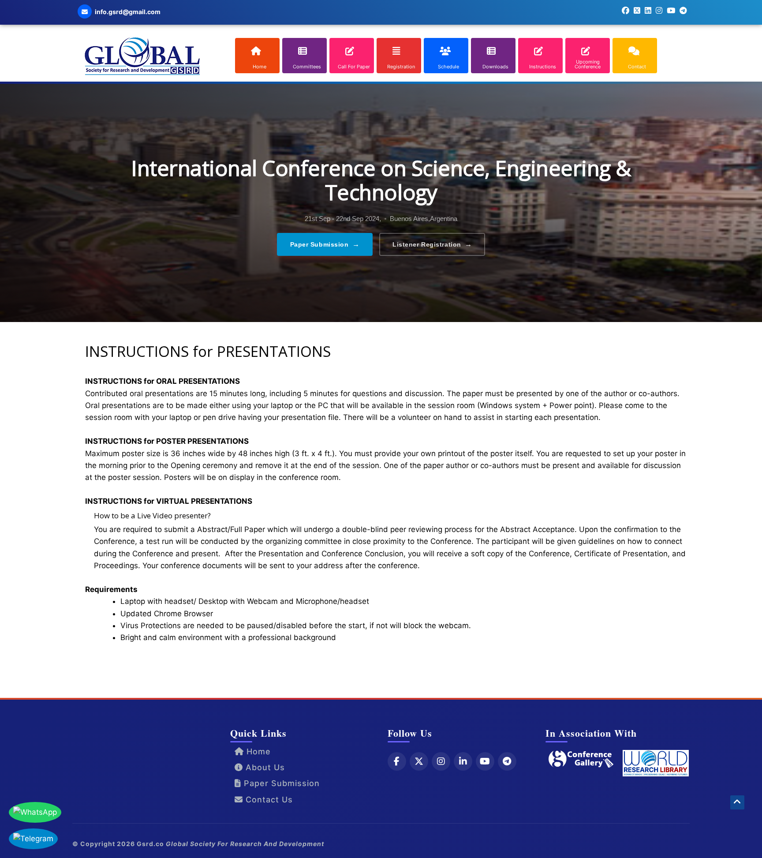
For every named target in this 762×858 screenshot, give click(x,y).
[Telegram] (507, 761)
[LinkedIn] (463, 761)
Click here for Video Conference (144, 665)
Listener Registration (432, 244)
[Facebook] (397, 761)
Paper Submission (325, 244)
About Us (264, 767)
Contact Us (268, 799)
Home (257, 751)
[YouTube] (485, 761)
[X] (419, 761)
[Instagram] (441, 761)
